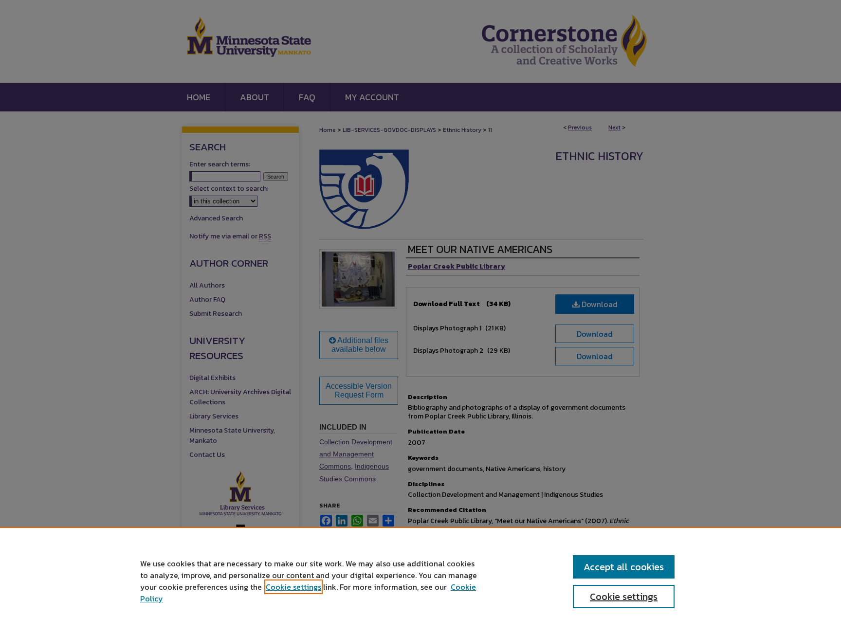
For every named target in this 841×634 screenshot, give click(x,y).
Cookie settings (293, 587)
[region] (420, 580)
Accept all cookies (624, 567)
